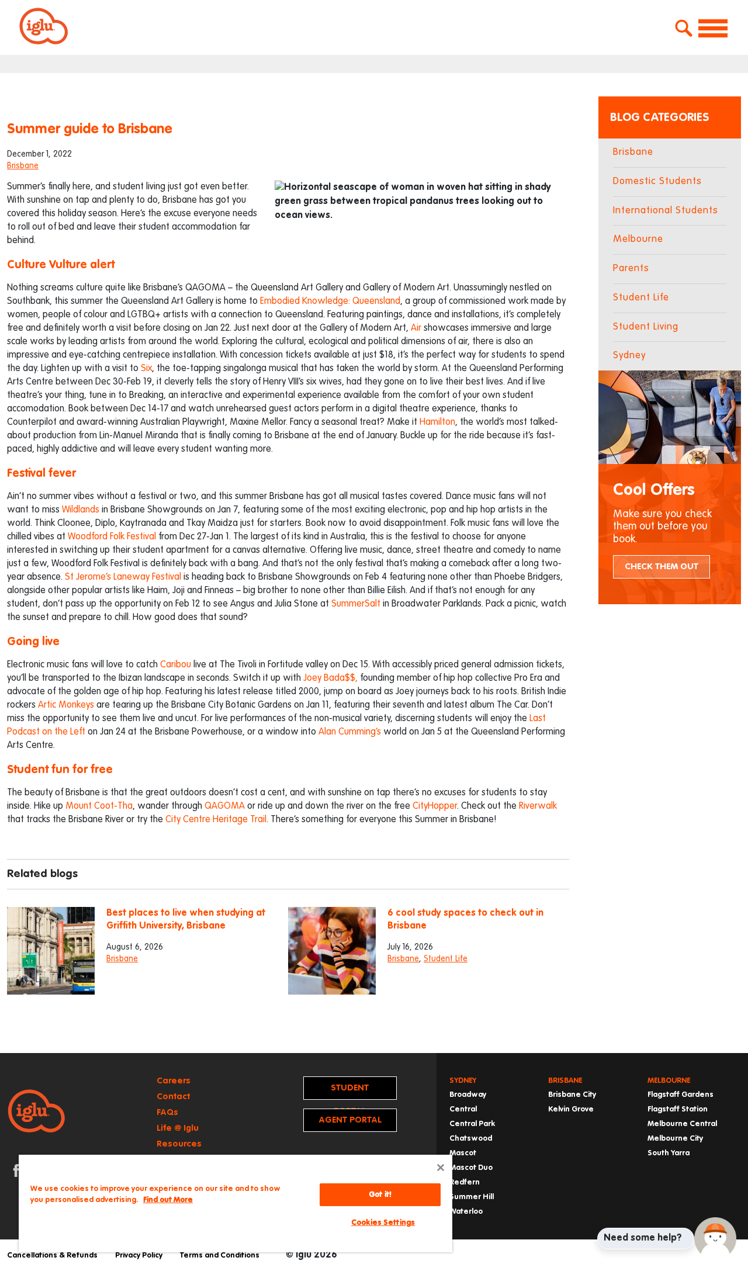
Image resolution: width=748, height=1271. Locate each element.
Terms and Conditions (219, 1255)
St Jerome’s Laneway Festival (123, 577)
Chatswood (470, 1138)
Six (146, 368)
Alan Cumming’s (349, 732)
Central (463, 1109)
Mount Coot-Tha (99, 806)
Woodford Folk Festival (112, 537)
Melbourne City (675, 1138)
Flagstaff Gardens (680, 1095)
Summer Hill (471, 1197)
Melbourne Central (682, 1124)
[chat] (715, 1238)
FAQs (167, 1112)
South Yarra (668, 1153)
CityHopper (435, 806)
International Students (665, 211)
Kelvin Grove (571, 1109)
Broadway (467, 1095)
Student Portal (350, 1091)
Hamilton (437, 422)
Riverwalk (538, 806)
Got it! (380, 1195)
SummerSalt (354, 604)
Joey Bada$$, (330, 678)
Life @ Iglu (178, 1128)
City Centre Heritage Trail (215, 820)
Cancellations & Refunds (52, 1255)
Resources (179, 1144)
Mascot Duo (471, 1168)
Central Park (472, 1124)
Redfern (464, 1182)
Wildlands (80, 510)
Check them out (661, 566)
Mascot (462, 1153)
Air (416, 328)
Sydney (629, 356)
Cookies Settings (383, 1223)
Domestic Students (657, 181)
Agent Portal (350, 1120)
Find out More (168, 1200)
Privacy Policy (138, 1255)
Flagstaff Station (677, 1109)
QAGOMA (225, 806)
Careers (174, 1080)
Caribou (175, 665)
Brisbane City (572, 1095)
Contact (173, 1096)
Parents (631, 268)
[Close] (440, 1167)
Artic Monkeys (66, 705)
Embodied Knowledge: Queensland (330, 301)
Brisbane (23, 166)
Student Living (645, 327)
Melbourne (638, 239)
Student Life (446, 959)
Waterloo (466, 1211)
